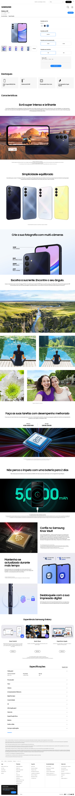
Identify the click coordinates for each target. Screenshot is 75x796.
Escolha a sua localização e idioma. (40, 1)
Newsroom (63, 774)
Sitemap (21, 794)
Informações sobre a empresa (66, 766)
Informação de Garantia (35, 771)
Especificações (11, 16)
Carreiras (62, 771)
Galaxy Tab (18, 768)
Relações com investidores (65, 773)
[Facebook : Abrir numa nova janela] (65, 794)
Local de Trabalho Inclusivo (50, 771)
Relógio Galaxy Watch (19, 769)
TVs (16, 773)
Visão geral (10, 671)
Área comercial (63, 768)
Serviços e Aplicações (13, 728)
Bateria (9, 720)
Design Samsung (64, 778)
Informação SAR (9, 732)
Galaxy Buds (18, 771)
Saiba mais (13, 651)
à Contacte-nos (33, 778)
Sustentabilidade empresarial (51, 774)
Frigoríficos (18, 778)
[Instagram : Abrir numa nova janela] (69, 794)
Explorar (2, 773)
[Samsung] (6, 7)
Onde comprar (70, 12)
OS (8, 704)
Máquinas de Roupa (19, 781)
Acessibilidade (48, 769)
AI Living (2, 768)
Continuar (68, 1)
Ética (62, 776)
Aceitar (13, 792)
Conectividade (11, 700)
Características (4, 16)
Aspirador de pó (18, 783)
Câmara (9, 688)
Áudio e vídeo (10, 724)
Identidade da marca (64, 769)
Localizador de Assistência (35, 773)
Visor (8, 684)
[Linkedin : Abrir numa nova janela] (73, 794)
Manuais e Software (34, 768)
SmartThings (3, 769)
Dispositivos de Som (19, 776)
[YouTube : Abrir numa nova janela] (71, 794)
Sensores (9, 712)
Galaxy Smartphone (19, 766)
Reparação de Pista (34, 776)
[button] (4, 48)
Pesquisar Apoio (33, 769)
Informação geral (11, 708)
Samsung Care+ (3, 771)
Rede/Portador (11, 696)
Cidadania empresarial (50, 773)
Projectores (18, 774)
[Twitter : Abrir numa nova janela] (67, 794)
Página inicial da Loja (4, 766)
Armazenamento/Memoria (14, 692)
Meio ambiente (48, 766)
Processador (10, 680)
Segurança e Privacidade (50, 768)
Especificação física (12, 716)
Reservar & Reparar (34, 774)
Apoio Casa (33, 766)
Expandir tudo (65, 667)
